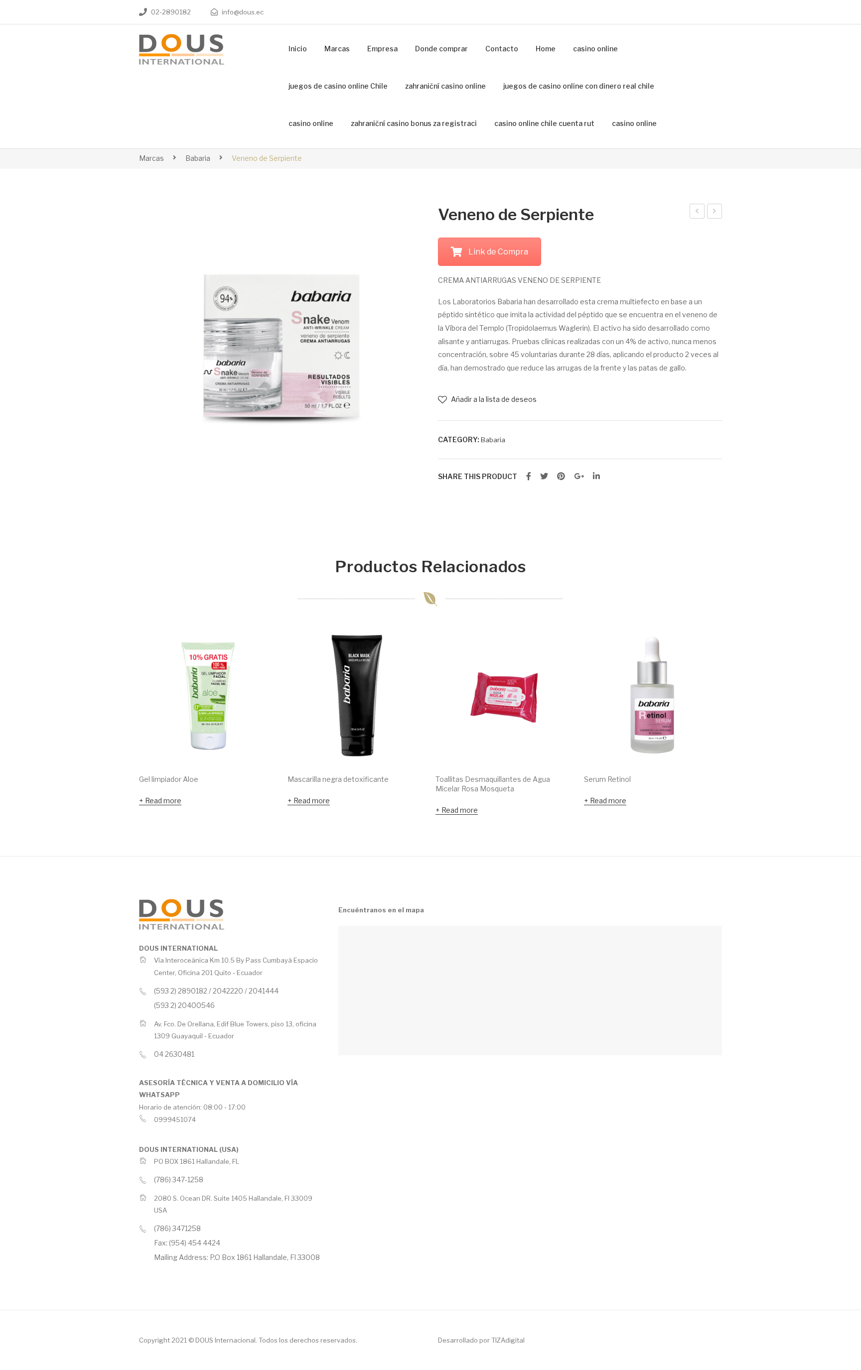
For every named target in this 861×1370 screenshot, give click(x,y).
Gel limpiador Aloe (168, 779)
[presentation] (119, 723)
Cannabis (715, 213)
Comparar (257, 674)
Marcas (151, 158)
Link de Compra (498, 251)
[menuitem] (297, 49)
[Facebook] (528, 476)
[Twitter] (544, 476)
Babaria (197, 158)
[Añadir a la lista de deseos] (257, 647)
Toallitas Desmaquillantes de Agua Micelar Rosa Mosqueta (492, 784)
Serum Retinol (607, 779)
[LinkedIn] (596, 476)
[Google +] (579, 476)
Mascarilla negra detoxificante (338, 779)
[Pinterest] (561, 476)
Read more (163, 800)
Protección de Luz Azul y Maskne (697, 213)
